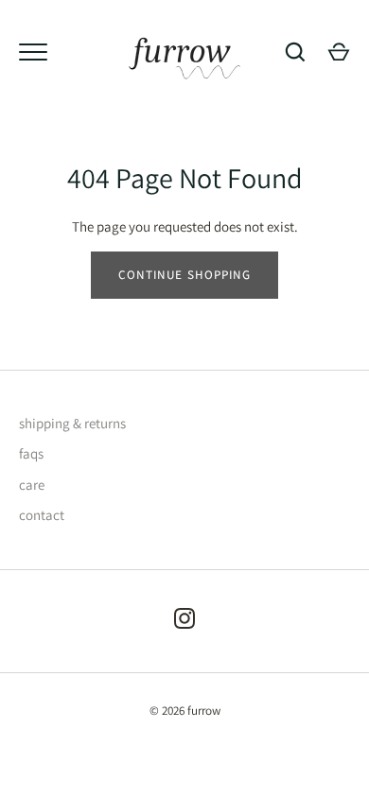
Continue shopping (184, 275)
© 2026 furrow (184, 711)
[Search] (295, 52)
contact (41, 515)
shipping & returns (72, 423)
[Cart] (339, 52)
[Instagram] (184, 621)
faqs (31, 453)
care (31, 485)
